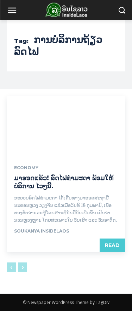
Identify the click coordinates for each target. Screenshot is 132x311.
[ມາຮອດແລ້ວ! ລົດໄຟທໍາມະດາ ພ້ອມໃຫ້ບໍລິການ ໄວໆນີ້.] (66, 125)
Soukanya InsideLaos (41, 231)
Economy (26, 168)
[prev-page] (11, 267)
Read (112, 245)
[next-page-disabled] (22, 267)
